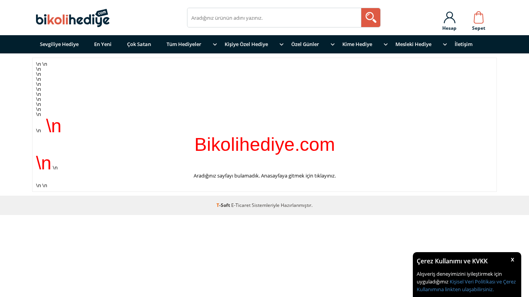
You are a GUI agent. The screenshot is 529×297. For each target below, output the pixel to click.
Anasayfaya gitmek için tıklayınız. (298, 175)
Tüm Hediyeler (184, 44)
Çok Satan (139, 44)
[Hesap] (449, 16)
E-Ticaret (241, 205)
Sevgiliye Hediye (59, 44)
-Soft (223, 205)
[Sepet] (478, 16)
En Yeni (103, 44)
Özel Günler (305, 44)
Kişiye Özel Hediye (246, 44)
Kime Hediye (357, 44)
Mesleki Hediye (413, 44)
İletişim (463, 44)
